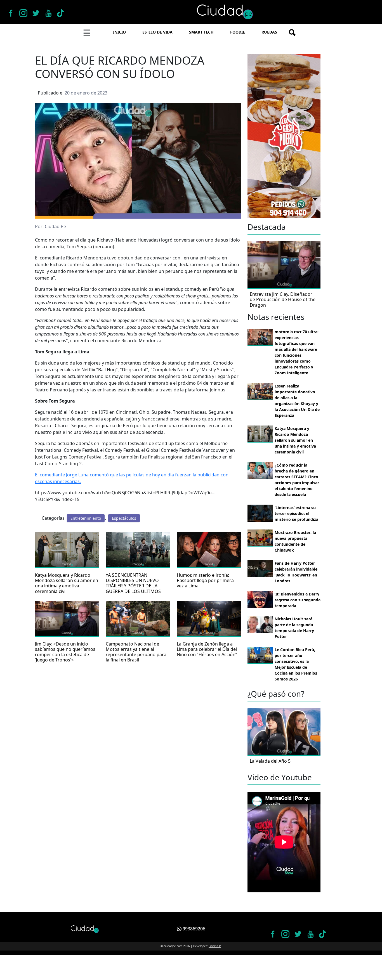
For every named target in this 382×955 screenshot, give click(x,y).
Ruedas (269, 32)
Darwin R (215, 946)
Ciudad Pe (55, 226)
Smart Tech (201, 32)
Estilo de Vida (157, 32)
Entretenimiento (85, 518)
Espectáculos (124, 518)
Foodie (237, 32)
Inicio (119, 32)
